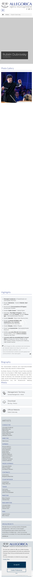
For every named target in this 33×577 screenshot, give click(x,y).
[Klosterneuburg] (16, 179)
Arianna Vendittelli (6, 460)
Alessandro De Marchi (7, 427)
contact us (5, 536)
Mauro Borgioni (6, 498)
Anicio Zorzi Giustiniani (7, 492)
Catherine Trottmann (7, 459)
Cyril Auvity (5, 489)
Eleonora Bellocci (6, 446)
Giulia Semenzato (6, 457)
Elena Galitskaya (6, 449)
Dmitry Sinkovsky (6, 433)
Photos (15, 403)
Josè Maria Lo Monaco (7, 469)
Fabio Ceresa (5, 441)
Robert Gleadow (6, 507)
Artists (7, 14)
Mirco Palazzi (5, 515)
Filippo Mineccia (6, 483)
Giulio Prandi (5, 430)
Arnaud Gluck (5, 482)
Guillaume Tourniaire (7, 435)
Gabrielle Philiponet (7, 454)
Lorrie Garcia (5, 475)
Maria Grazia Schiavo (7, 456)
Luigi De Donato (6, 514)
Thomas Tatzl (5, 508)
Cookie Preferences (16, 570)
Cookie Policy (6, 559)
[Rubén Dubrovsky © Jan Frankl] (16, 149)
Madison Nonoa (6, 452)
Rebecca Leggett (6, 467)
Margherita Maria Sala (7, 476)
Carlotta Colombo (6, 448)
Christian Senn (5, 499)
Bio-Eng (10, 403)
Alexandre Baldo (6, 505)
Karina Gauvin (5, 451)
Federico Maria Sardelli (7, 432)
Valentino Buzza (6, 491)
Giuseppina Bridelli (6, 466)
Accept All (16, 564)
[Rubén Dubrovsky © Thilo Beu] (16, 118)
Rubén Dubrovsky (12, 412)
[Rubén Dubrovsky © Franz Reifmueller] (16, 87)
